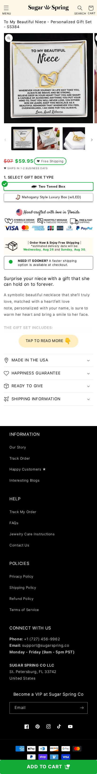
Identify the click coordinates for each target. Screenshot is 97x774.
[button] (6, 8)
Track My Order (22, 512)
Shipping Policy (22, 587)
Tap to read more (45, 341)
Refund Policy (21, 599)
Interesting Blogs (24, 480)
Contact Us (19, 545)
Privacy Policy (21, 576)
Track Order (19, 458)
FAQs (14, 523)
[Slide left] (5, 140)
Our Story (17, 447)
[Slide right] (92, 140)
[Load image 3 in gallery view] (73, 138)
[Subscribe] (82, 708)
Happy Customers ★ (27, 469)
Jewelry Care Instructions (32, 534)
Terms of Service (24, 610)
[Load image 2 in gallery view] (48, 138)
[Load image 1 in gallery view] (23, 138)
